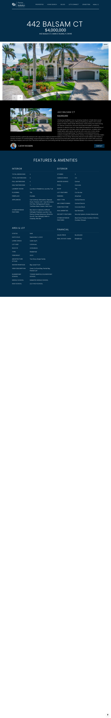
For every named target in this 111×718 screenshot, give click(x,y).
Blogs (63, 4)
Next (20, 97)
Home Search (52, 4)
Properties (39, 4)
